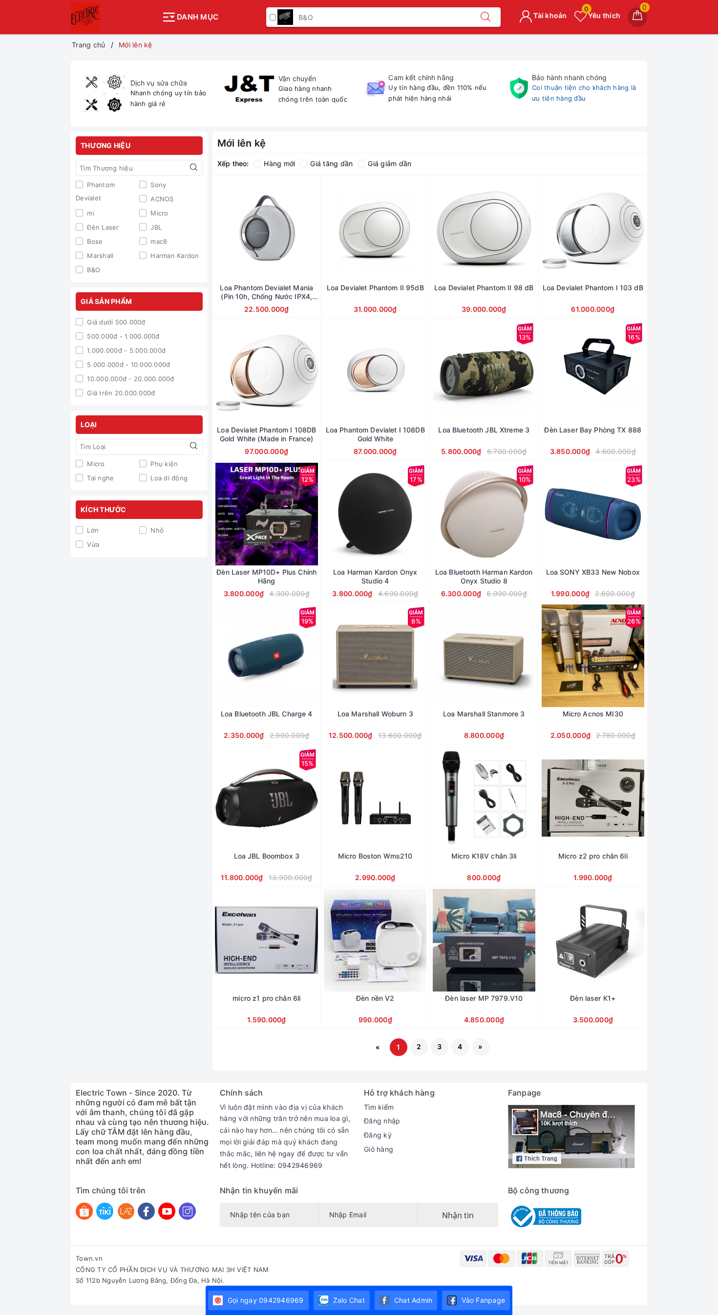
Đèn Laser (102, 227)
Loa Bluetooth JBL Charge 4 (267, 714)
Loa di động (168, 478)
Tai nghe (99, 478)
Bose (94, 241)
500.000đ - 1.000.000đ (122, 336)
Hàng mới (279, 163)
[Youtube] (166, 1211)
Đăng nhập (382, 1121)
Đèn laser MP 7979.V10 (484, 998)
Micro (158, 213)
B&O (92, 270)
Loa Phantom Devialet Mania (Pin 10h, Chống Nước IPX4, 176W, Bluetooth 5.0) (266, 292)
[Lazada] (125, 1211)
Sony (157, 185)
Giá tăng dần (331, 163)
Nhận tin (458, 1215)
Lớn (92, 530)
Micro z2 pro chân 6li (593, 856)
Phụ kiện (163, 464)
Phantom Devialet (95, 191)
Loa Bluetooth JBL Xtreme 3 (483, 430)
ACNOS (161, 199)
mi (89, 213)
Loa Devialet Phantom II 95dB (375, 287)
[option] (145, 94)
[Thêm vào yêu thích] (242, 229)
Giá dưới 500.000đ (115, 322)
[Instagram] (187, 1211)
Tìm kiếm (379, 1107)
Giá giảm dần (389, 163)
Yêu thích (602, 15)
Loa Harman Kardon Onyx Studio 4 (375, 576)
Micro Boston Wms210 (375, 856)
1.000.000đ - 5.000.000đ (125, 350)
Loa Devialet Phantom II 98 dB (483, 287)
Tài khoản (549, 15)
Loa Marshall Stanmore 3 (484, 714)
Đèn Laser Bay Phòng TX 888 (592, 430)
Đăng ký (378, 1135)
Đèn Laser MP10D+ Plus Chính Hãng (266, 576)
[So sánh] (312, 229)
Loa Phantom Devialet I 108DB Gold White (375, 434)
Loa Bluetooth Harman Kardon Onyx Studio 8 (484, 576)
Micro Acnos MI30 (593, 714)
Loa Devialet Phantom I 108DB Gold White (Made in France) (266, 434)
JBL (155, 227)
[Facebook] (146, 1211)
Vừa (92, 544)
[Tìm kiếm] (485, 17)
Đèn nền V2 (375, 998)
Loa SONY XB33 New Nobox (593, 572)
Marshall (99, 255)
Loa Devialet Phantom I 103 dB (593, 287)
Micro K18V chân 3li (484, 856)
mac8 (157, 241)
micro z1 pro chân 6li (266, 998)
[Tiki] (104, 1211)
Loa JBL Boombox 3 (266, 856)
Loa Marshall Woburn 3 (375, 714)
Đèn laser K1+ (592, 998)
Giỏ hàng (378, 1149)
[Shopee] (84, 1211)
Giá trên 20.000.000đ (120, 393)
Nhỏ (156, 530)
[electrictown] (113, 17)
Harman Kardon (173, 255)
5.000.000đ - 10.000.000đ (127, 364)
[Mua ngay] (221, 229)
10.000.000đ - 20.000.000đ (129, 379)
